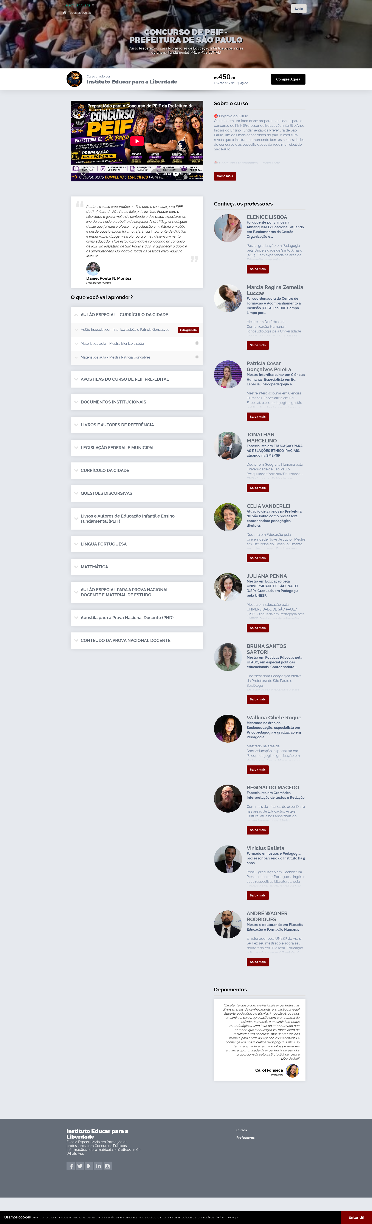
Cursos (241, 1130)
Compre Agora (288, 79)
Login (299, 8)
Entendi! (356, 1217)
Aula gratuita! (188, 330)
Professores (245, 1138)
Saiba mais (225, 176)
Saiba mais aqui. (227, 1217)
